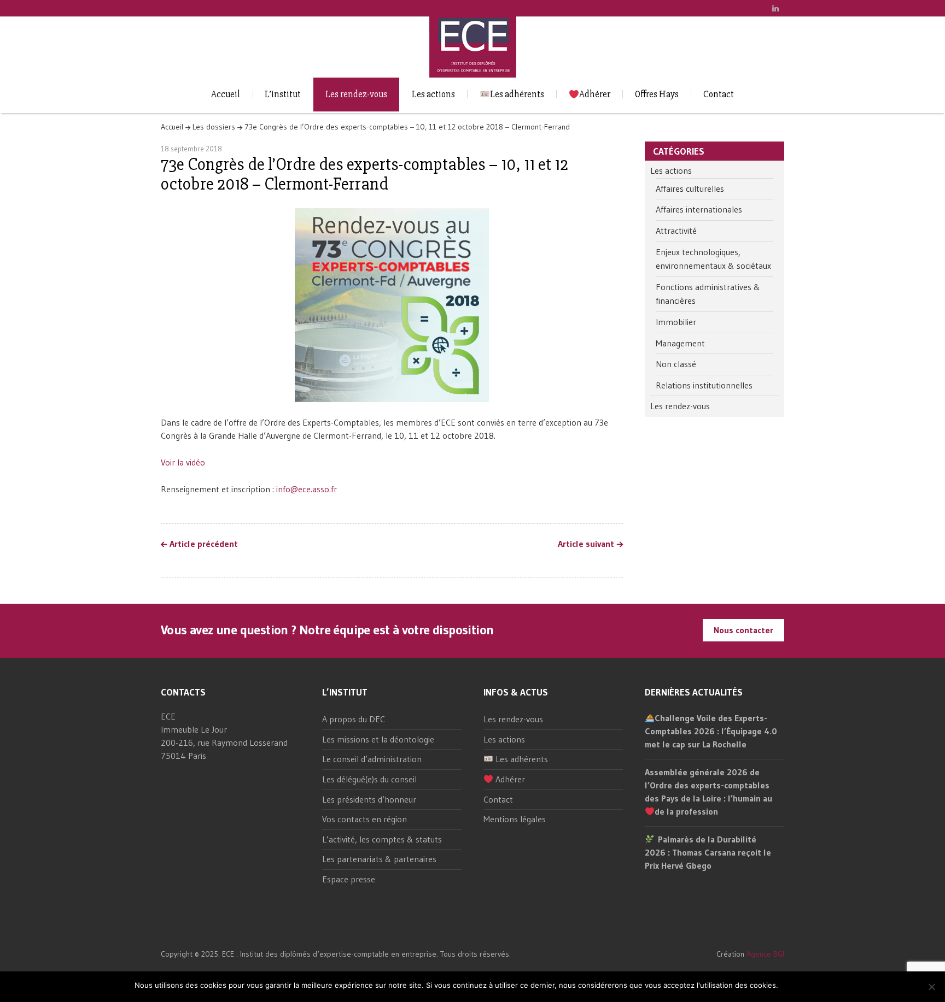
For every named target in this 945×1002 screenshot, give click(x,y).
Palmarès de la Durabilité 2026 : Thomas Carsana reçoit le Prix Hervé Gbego (708, 852)
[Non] (931, 986)
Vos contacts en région (364, 819)
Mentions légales (514, 819)
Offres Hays (657, 94)
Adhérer (594, 94)
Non (804, 985)
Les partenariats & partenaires (379, 858)
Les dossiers (213, 127)
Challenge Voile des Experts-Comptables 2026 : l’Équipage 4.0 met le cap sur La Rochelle (711, 731)
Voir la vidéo (183, 462)
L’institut (283, 94)
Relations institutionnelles (704, 385)
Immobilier (676, 321)
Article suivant (586, 544)
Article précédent (204, 544)
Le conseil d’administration (372, 758)
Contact (718, 94)
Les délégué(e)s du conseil (369, 779)
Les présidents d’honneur (369, 799)
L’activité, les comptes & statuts (382, 839)
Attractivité (676, 230)
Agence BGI (765, 954)
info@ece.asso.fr (306, 489)
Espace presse (348, 879)
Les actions (433, 94)
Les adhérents (517, 94)
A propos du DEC (353, 719)
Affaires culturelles (690, 188)
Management (680, 343)
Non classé (676, 363)
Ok (788, 985)
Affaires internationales (699, 209)
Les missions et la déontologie (378, 739)
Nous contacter (743, 629)
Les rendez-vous (356, 94)
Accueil (225, 94)
